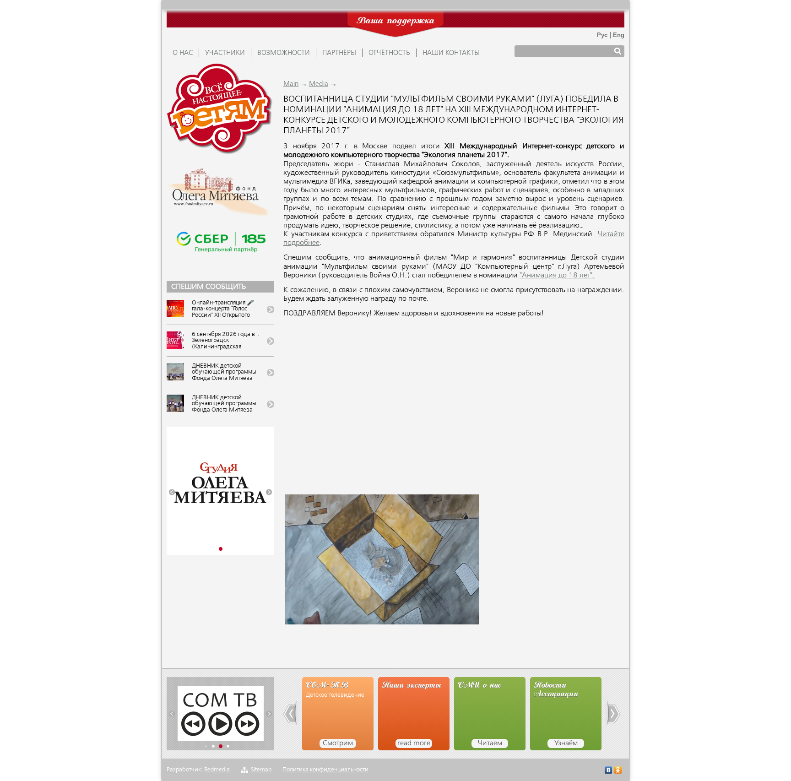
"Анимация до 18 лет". (557, 275)
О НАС (183, 53)
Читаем (490, 743)
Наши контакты (451, 53)
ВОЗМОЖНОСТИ (283, 53)
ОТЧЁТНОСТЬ (389, 53)
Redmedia (217, 770)
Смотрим (338, 743)
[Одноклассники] (618, 771)
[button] (172, 492)
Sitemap (261, 770)
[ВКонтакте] (608, 771)
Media (318, 84)
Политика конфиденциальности (325, 770)
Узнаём (566, 743)
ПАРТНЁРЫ (339, 53)
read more (413, 743)
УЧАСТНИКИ (225, 53)
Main (290, 84)
